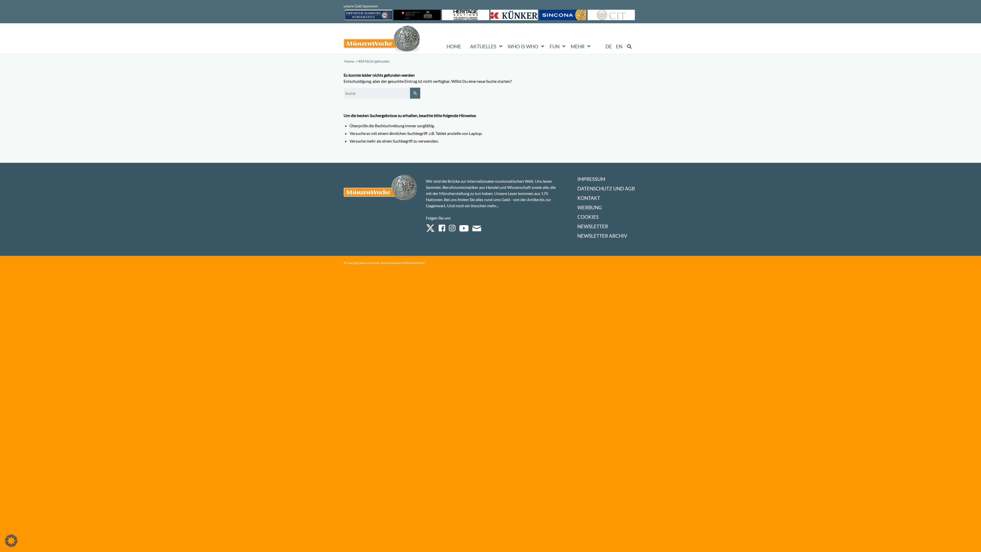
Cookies (588, 217)
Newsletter (592, 226)
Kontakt (588, 198)
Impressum (591, 179)
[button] (11, 541)
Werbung (589, 207)
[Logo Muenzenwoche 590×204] (382, 39)
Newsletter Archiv (602, 236)
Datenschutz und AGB (606, 188)
